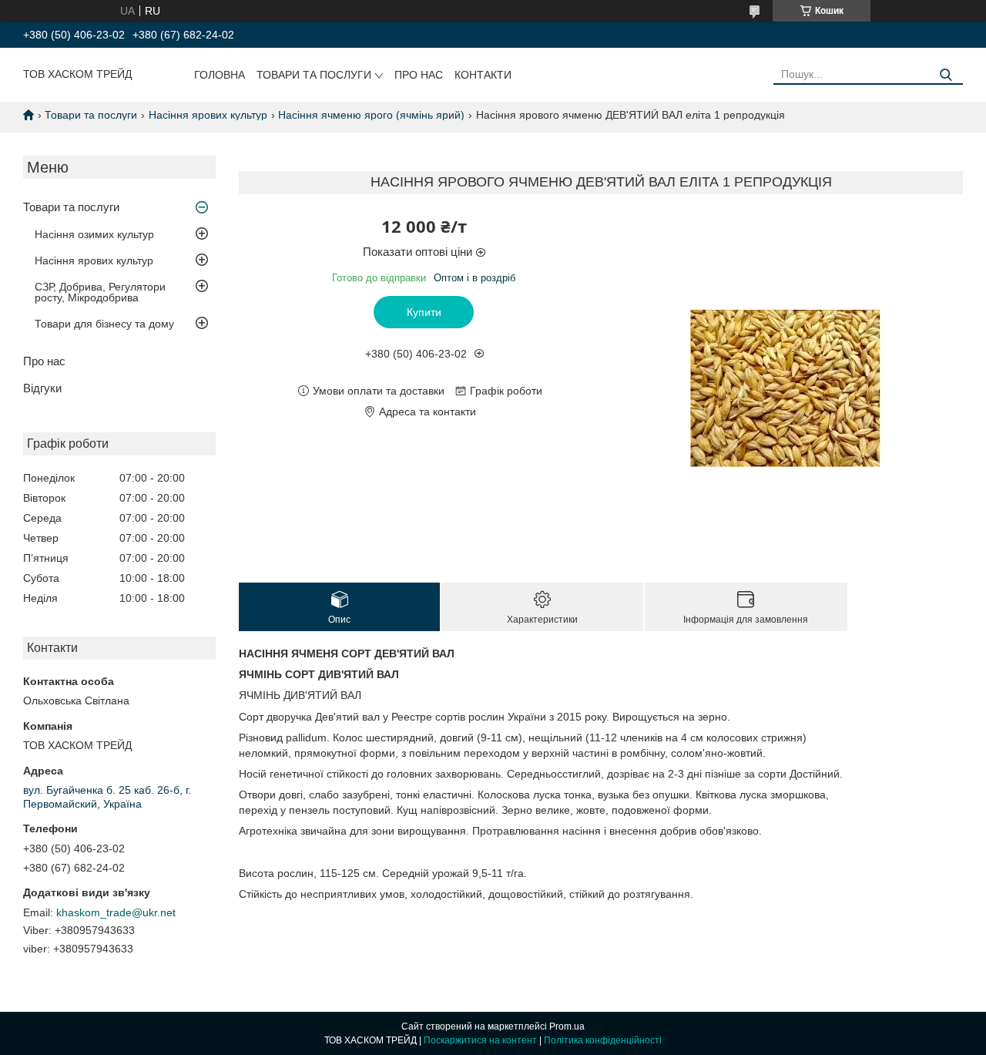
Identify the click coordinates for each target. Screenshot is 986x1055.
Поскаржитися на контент (480, 1040)
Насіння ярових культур (208, 114)
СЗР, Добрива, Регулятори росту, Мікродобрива (100, 292)
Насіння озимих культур (94, 234)
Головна (219, 75)
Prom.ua (567, 1026)
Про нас (418, 75)
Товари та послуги (314, 75)
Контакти (482, 75)
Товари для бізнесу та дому (104, 324)
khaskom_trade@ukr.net (116, 912)
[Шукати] (945, 75)
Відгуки (42, 388)
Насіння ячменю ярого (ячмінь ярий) (371, 114)
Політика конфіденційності (603, 1040)
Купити (424, 312)
